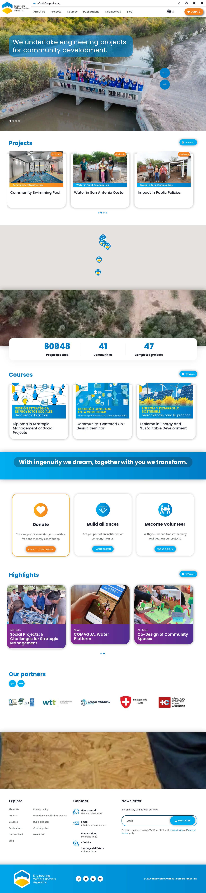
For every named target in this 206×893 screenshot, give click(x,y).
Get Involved (113, 11)
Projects (56, 11)
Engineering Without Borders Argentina (174, 878)
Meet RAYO (39, 834)
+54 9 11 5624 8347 (91, 813)
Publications (91, 11)
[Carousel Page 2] (101, 213)
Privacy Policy (176, 830)
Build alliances (41, 821)
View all (190, 142)
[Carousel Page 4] (106, 213)
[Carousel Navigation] (103, 683)
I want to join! (103, 549)
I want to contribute (40, 549)
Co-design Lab (41, 828)
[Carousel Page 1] (98, 213)
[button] (99, 259)
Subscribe (184, 820)
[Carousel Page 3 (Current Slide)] (104, 213)
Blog (129, 11)
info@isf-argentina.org (48, 3)
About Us (39, 11)
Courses (72, 11)
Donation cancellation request (50, 815)
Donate (195, 11)
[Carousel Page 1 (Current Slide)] (101, 653)
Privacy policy (40, 809)
